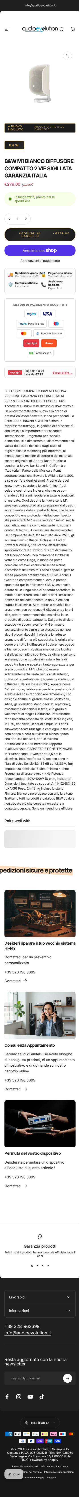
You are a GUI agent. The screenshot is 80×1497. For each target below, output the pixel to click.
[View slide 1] (32, 1265)
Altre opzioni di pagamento (40, 260)
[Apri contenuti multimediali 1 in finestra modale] (67, 55)
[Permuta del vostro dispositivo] (40, 1123)
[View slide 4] (48, 1265)
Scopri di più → (62, 372)
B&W (14, 145)
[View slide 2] (37, 1265)
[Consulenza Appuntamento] (40, 1015)
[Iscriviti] (64, 1408)
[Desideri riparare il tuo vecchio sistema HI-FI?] (40, 913)
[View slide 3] (42, 1265)
